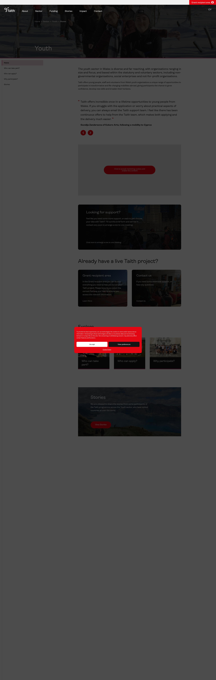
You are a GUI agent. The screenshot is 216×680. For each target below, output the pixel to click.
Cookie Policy (107, 349)
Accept (92, 344)
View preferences (124, 344)
